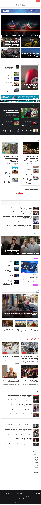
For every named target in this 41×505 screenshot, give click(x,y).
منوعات (37, 483)
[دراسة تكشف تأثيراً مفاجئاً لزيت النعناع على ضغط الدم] (16, 74)
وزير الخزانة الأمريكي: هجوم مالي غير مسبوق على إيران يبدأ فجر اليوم (22, 35)
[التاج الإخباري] (20, 5)
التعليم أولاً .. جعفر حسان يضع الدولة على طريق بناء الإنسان (20, 395)
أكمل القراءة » (16, 118)
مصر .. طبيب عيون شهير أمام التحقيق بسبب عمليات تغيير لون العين (6, 174)
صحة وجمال (36, 472)
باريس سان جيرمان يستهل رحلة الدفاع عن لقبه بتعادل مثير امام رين (7, 124)
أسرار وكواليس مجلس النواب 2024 (21, 498)
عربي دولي (18, 496)
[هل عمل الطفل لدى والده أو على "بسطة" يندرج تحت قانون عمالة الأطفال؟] (20, 306)
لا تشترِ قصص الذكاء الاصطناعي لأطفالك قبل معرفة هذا (8, 277)
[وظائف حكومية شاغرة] (30, 42)
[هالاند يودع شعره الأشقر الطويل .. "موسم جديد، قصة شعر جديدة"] (36, 130)
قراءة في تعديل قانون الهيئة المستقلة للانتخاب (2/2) (21, 409)
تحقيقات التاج (36, 462)
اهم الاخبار (36, 460)
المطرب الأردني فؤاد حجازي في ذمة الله (23, 438)
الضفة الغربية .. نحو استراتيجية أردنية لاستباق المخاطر (21, 413)
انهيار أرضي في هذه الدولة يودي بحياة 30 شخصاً (11, 55)
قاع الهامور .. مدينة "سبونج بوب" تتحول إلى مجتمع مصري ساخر (6, 181)
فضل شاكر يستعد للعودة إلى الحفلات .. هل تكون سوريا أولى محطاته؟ (11, 251)
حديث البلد (36, 467)
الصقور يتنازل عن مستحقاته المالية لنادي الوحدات (7, 131)
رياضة (15, 498)
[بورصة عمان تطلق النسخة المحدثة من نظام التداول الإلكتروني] (36, 227)
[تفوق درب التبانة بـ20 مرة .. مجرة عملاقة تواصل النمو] (16, 79)
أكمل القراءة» (36, 166)
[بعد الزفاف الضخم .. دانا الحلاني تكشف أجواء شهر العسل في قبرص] (30, 245)
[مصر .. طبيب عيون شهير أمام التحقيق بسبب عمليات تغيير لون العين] (15, 172)
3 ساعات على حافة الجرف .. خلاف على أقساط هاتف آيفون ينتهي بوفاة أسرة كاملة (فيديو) (10, 159)
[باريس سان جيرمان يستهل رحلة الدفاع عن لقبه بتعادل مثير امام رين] (16, 123)
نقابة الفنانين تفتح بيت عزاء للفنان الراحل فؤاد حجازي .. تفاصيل (19, 425)
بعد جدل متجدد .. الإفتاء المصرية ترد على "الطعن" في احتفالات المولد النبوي (31, 158)
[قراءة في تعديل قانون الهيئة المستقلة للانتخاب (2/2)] (36, 410)
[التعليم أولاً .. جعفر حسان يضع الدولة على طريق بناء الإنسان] (36, 397)
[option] (20, 36)
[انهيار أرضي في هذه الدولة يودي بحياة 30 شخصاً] (10, 53)
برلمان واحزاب (35, 459)
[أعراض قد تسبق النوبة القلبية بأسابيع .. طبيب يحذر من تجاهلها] (29, 77)
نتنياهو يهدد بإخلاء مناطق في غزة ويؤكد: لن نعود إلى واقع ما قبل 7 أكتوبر (29, 358)
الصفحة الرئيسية (31, 496)
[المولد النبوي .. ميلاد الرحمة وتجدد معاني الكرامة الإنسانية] (36, 401)
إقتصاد (37, 455)
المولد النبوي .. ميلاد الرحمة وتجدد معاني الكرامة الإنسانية (19, 400)
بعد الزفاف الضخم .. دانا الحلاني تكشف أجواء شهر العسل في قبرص (30, 252)
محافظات (36, 478)
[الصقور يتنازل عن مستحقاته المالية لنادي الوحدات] (18, 130)
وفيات (37, 485)
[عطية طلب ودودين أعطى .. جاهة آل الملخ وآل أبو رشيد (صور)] (16, 84)
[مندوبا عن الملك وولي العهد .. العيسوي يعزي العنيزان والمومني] (36, 444)
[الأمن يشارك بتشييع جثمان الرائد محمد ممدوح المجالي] (16, 90)
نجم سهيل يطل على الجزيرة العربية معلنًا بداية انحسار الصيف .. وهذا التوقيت (30, 55)
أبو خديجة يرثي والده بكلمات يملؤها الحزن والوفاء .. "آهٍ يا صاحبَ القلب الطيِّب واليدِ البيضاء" (17, 216)
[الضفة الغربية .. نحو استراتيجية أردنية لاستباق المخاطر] (36, 415)
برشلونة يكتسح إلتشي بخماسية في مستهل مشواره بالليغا (8, 68)
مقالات (37, 480)
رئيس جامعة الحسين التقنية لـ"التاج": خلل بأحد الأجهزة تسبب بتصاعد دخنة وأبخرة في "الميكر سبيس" (33, 331)
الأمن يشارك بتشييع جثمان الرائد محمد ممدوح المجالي (7, 90)
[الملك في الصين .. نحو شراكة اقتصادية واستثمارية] (36, 406)
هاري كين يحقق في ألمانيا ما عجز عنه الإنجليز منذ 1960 (30, 380)
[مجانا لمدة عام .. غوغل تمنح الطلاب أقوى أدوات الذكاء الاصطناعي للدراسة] (16, 282)
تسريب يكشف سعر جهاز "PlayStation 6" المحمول (31, 277)
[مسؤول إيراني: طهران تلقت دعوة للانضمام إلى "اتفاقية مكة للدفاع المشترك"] (36, 171)
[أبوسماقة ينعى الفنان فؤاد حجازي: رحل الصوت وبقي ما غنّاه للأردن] (36, 431)
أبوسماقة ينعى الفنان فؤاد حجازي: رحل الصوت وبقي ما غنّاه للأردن (18, 429)
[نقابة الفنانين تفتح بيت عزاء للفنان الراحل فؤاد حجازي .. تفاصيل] (36, 426)
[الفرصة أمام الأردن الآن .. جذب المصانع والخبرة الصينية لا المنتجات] (7, 323)
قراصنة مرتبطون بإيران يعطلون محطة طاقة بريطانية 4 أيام (8, 264)
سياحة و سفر (36, 470)
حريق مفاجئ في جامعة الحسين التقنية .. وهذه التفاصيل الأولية (21, 331)
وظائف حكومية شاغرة (33, 46)
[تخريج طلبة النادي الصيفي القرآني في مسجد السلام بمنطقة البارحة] (36, 222)
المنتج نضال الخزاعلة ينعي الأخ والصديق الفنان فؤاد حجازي (20, 434)
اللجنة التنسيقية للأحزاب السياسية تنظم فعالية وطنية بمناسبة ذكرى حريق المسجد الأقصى (17, 212)
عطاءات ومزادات (35, 477)
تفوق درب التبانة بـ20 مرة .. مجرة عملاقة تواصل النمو (7, 79)
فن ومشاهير (36, 475)
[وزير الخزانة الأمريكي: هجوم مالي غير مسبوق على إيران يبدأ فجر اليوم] (20, 26)
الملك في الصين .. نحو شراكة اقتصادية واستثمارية (21, 404)
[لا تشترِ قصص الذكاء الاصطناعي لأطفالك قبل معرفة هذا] (16, 275)
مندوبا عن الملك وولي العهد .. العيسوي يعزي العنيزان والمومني (18, 443)
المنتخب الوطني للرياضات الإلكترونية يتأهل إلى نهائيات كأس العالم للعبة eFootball (27, 125)
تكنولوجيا (36, 465)
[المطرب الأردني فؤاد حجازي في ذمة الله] (36, 440)
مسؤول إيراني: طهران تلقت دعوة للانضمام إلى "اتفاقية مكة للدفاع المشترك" (27, 172)
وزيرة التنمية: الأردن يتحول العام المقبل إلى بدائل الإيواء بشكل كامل (11, 380)
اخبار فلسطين (36, 457)
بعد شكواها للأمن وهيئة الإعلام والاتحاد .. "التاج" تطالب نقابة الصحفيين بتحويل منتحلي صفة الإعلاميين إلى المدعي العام (11, 43)
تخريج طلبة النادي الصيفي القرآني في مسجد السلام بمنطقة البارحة (18, 221)
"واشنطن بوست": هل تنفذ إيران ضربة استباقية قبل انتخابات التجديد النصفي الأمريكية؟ (27, 180)
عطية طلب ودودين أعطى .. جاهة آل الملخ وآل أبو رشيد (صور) (7, 85)
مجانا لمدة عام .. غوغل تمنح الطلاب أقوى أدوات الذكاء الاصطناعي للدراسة (8, 283)
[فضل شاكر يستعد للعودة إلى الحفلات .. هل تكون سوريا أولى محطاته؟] (10, 245)
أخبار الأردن (36, 454)
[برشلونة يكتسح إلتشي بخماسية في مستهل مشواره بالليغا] (17, 67)
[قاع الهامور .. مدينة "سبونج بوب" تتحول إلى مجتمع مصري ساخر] (15, 180)
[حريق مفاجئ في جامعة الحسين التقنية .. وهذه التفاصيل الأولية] (20, 323)
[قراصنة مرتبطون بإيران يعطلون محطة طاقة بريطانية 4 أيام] (16, 263)
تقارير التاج (8, 496)
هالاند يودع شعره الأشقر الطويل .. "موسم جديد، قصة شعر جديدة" (27, 132)
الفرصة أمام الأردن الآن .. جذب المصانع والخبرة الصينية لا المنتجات (7, 331)
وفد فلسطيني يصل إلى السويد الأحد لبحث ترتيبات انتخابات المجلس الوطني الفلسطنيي (10, 358)
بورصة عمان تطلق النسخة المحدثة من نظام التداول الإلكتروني (19, 225)
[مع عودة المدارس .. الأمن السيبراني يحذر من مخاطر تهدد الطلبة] (16, 269)
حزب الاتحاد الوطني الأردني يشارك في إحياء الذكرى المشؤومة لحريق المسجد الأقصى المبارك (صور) (18, 207)
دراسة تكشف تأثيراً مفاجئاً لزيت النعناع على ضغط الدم (7, 74)
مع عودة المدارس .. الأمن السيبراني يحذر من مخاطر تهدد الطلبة (8, 270)
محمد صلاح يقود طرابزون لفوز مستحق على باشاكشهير (11, 111)
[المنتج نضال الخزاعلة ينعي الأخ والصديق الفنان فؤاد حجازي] (36, 435)
